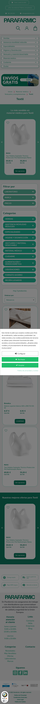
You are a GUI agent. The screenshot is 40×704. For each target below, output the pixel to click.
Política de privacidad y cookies (27, 370)
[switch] (5, 701)
